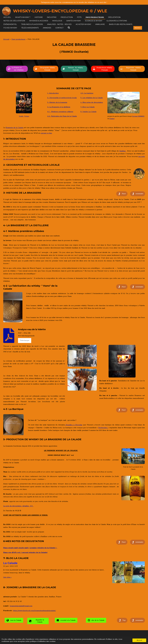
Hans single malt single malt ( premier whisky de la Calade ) (30, 548)
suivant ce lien (46, 133)
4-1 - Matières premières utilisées (60, 112)
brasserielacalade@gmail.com (21, 606)
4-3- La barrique (87, 93)
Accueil (6, 39)
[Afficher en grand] (123, 102)
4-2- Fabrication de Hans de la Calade (62, 116)
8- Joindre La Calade (88, 112)
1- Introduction (53, 93)
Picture (26, 116)
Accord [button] (139, 640)
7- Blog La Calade (88, 107)
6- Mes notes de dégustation (92, 102)
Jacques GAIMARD (138, 116)
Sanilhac (122, 151)
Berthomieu (103, 428)
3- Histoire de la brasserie (57, 102)
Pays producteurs (18, 39)
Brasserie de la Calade (15, 128)
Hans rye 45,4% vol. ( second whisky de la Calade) (25, 552)
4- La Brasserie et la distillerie (58, 107)
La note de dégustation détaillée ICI (18, 506)
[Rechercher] (68, 27)
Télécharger (24, 340)
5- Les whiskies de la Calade (92, 98)
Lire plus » (7, 577)
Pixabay (112, 119)
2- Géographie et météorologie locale (62, 98)
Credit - (21, 116)
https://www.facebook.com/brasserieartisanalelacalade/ (34, 611)
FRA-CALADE (33, 39)
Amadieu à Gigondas (73, 425)
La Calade (10, 563)
